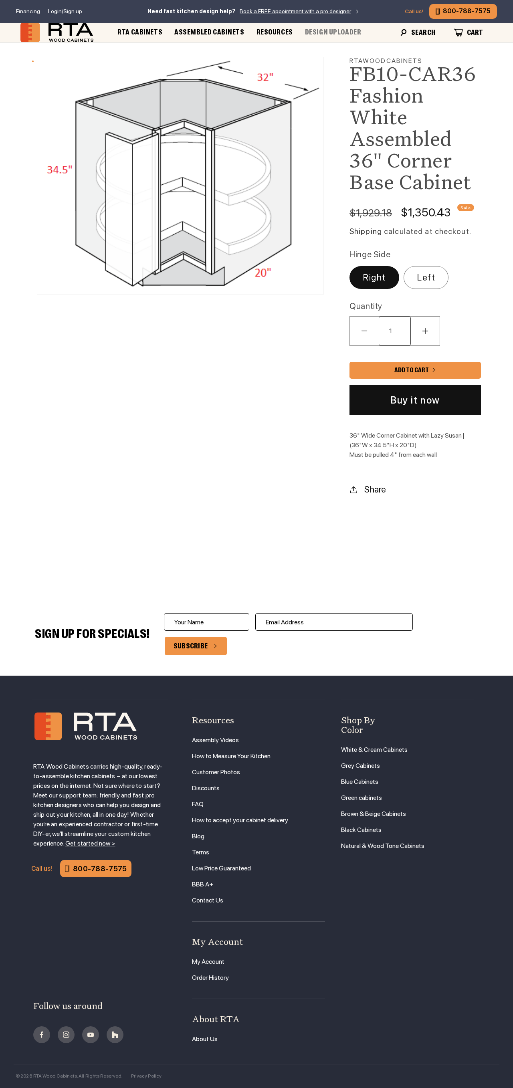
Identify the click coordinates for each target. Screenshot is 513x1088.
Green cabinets (361, 797)
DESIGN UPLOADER (333, 32)
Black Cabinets (361, 830)
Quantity (365, 306)
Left (426, 277)
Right (374, 277)
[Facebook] (41, 1034)
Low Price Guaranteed (221, 868)
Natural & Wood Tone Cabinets (382, 846)
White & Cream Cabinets (374, 749)
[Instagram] (66, 1034)
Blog (198, 836)
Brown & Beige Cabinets (373, 814)
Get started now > (90, 843)
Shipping (365, 231)
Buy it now (415, 400)
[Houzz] (115, 1034)
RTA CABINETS (139, 32)
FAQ (198, 804)
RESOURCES (274, 32)
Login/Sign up (65, 11)
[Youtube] (90, 1034)
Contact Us (207, 900)
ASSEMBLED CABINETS (209, 32)
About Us (205, 1039)
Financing (28, 11)
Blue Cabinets (359, 781)
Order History (210, 977)
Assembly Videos (215, 740)
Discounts (206, 788)
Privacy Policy (146, 1076)
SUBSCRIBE (191, 646)
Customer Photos (216, 772)
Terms (200, 852)
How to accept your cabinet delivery (240, 820)
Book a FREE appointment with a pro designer (295, 11)
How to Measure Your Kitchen (231, 756)
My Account (208, 961)
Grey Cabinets (360, 765)
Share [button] (375, 489)
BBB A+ (202, 884)
